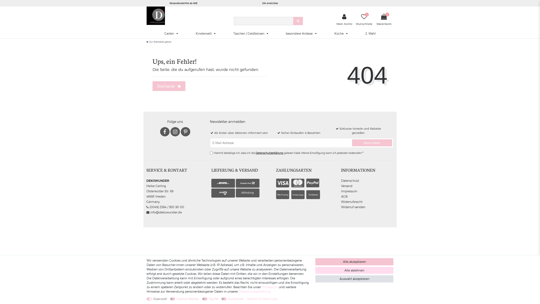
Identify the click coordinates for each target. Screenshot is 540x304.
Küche (339, 33)
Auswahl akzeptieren (354, 279)
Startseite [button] (166, 86)
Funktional (235, 299)
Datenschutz (350, 180)
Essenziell (160, 299)
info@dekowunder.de (165, 212)
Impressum (349, 191)
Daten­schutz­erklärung (254, 291)
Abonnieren (372, 143)
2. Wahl (370, 33)
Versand (346, 186)
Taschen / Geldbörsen (249, 33)
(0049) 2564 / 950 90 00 (166, 207)
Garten (169, 33)
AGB (344, 196)
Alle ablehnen (354, 270)
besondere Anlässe (299, 33)
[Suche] (298, 21)
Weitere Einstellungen (262, 299)
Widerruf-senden (353, 207)
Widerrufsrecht (351, 202)
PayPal (213, 299)
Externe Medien (188, 299)
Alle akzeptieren (354, 261)
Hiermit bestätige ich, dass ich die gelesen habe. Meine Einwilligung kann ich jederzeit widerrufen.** (289, 152)
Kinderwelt (204, 33)
